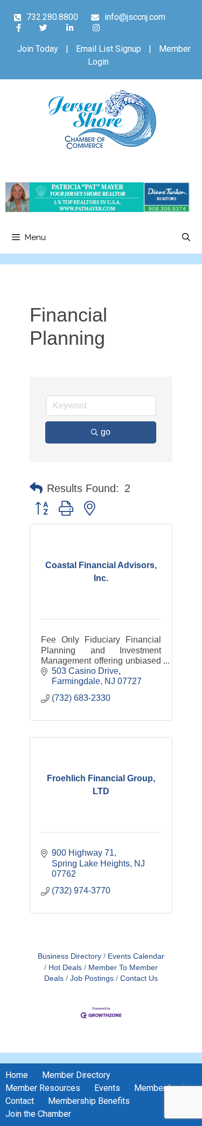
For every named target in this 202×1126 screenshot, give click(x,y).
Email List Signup (108, 49)
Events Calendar (136, 956)
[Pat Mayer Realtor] (97, 209)
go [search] (105, 431)
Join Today (37, 49)
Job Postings (92, 978)
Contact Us (139, 978)
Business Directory (69, 956)
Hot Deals (65, 968)
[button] (36, 488)
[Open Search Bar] (186, 237)
